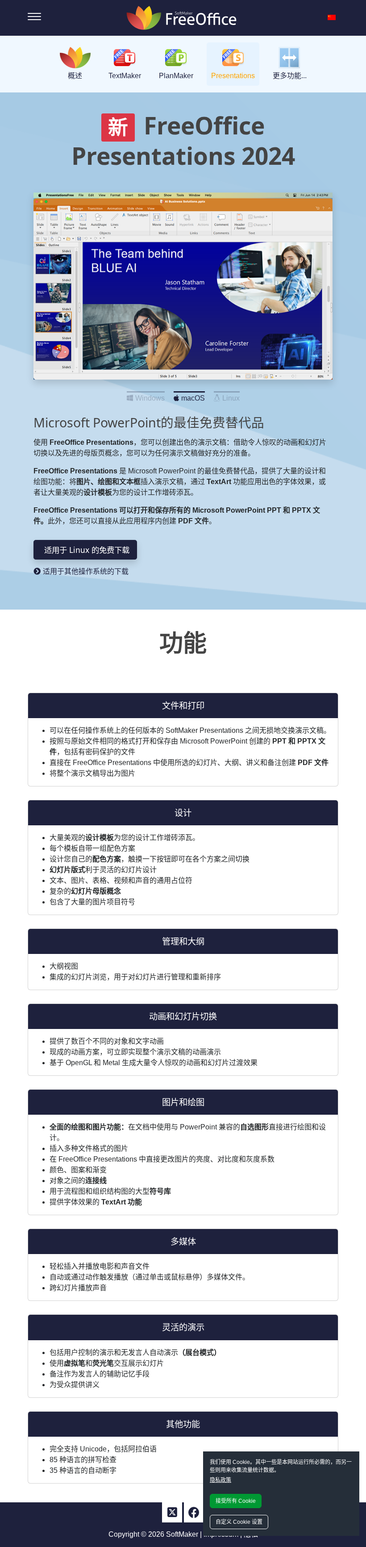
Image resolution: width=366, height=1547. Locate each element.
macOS (193, 395)
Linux (231, 395)
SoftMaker (182, 1534)
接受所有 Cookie (236, 1501)
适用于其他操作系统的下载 (86, 571)
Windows (150, 395)
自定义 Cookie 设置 (239, 1522)
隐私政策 (220, 1480)
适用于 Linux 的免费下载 (86, 549)
